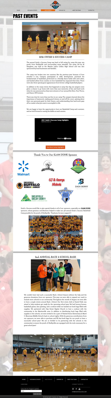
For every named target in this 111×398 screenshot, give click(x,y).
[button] (56, 232)
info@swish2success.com (79, 392)
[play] (86, 52)
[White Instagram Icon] (73, 389)
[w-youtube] (79, 389)
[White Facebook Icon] (76, 389)
